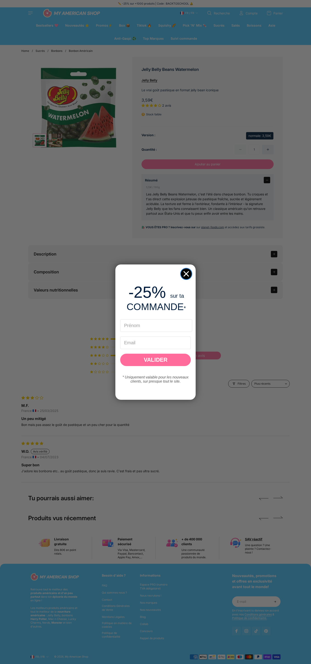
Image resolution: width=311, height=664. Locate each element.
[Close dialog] (186, 274)
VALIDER (155, 360)
